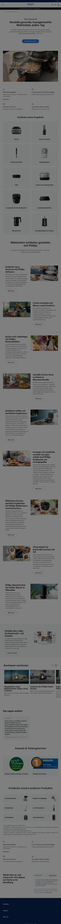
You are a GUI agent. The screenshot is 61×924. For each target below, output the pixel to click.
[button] (53, 425)
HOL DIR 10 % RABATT (18, 480)
